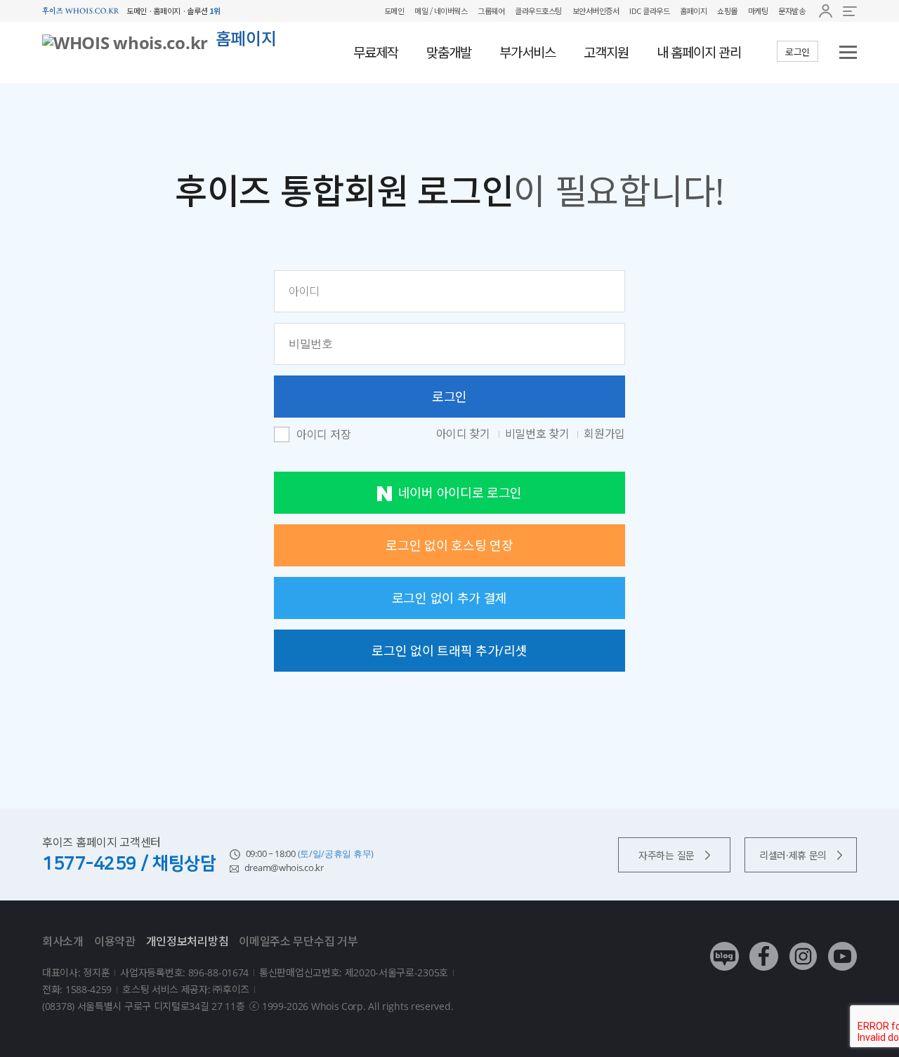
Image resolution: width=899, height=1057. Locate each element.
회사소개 (63, 941)
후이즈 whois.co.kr (80, 11)
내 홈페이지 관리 (699, 53)
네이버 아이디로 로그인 (460, 492)
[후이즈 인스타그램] (803, 946)
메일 (421, 10)
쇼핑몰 (727, 10)
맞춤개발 (448, 53)
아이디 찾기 (464, 433)
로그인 (797, 52)
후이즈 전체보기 (850, 11)
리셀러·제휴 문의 (793, 855)
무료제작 (375, 53)
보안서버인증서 (595, 10)
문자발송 (791, 10)
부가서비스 (527, 53)
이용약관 (115, 941)
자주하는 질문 (666, 855)
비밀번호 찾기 (538, 433)
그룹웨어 (491, 10)
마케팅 (758, 10)
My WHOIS (825, 11)
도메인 (394, 10)
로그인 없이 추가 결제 (449, 598)
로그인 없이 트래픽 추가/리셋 (449, 650)
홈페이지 (693, 10)
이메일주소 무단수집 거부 (298, 941)
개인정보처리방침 (187, 941)
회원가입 (604, 433)
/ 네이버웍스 (447, 10)
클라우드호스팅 (538, 10)
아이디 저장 (323, 435)
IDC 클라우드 (649, 10)
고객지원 (606, 53)
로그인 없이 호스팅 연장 (449, 545)
